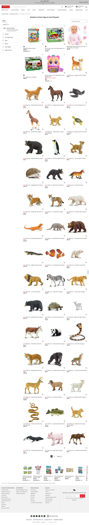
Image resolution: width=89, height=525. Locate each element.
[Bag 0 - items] (86, 7)
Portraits (32, 497)
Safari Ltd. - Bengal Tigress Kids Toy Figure (32, 371)
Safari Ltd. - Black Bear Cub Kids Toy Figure (54, 185)
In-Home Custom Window (36, 502)
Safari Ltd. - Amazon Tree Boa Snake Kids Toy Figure (32, 424)
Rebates (3, 506)
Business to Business (50, 489)
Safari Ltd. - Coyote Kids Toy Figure (54, 211)
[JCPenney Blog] (44, 516)
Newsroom (47, 495)
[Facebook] (37, 516)
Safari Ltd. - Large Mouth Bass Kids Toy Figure (55, 424)
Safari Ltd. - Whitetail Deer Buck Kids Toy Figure (32, 397)
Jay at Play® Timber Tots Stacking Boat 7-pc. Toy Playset (55, 49)
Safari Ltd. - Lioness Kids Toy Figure (76, 291)
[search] (62, 7)
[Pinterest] (39, 516)
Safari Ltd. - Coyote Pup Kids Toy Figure (77, 370)
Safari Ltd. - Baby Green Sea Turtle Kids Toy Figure (77, 132)
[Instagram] (34, 516)
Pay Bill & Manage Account (22, 489)
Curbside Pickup (34, 491)
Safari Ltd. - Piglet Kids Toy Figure (53, 450)
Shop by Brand (48, 500)
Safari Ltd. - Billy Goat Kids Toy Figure (76, 397)
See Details (74, 499)
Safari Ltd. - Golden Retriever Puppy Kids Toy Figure (54, 132)
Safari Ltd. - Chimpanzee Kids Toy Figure (55, 370)
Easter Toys (39, 483)
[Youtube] (42, 516)
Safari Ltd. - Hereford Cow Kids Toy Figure (32, 344)
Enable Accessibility (83, 2)
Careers (47, 491)
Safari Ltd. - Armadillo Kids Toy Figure (54, 238)
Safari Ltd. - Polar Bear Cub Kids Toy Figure (76, 265)
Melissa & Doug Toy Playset (29, 48)
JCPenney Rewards (6, 493)
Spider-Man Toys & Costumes (22, 483)
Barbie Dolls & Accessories (47, 483)
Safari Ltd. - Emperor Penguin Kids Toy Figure (55, 159)
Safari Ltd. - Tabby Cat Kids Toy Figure (76, 75)
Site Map (47, 502)
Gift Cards (4, 504)
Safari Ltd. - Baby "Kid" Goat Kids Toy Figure (76, 317)
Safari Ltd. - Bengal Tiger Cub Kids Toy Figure (33, 212)
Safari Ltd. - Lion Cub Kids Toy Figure (76, 158)
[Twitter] (31, 516)
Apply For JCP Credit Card (21, 491)
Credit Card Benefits (20, 493)
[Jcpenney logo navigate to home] (6, 7)
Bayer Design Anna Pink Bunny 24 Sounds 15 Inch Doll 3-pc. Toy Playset (77, 47)
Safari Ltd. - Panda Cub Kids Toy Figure (55, 343)
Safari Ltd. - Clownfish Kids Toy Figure (54, 265)
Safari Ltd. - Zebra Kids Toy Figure (53, 291)
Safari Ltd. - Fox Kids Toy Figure (75, 185)
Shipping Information (6, 499)
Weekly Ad (33, 493)
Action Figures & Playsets (12, 483)
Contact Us (4, 495)
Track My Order (5, 489)
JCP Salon (33, 495)
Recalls (3, 502)
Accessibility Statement (58, 519)
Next (58, 456)
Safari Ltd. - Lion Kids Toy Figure (31, 291)
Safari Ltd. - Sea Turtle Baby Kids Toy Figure (76, 105)
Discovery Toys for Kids (33, 483)
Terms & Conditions (36, 522)
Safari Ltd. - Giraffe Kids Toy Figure (32, 131)
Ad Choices (43, 522)
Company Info (48, 493)
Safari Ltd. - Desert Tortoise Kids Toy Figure (54, 317)
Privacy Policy (29, 519)
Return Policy (4, 497)
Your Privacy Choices (37, 519)
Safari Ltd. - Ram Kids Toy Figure (53, 397)
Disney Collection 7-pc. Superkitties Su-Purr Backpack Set (55, 76)
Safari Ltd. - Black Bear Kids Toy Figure (33, 158)
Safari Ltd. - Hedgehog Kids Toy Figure (33, 185)
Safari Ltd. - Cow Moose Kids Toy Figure (77, 450)
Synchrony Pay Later (6, 500)
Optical (32, 499)
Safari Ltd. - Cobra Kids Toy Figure (75, 343)
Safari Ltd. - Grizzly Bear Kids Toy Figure (77, 238)
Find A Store (33, 489)
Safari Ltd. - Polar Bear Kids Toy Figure (76, 211)
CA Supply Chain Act (48, 519)
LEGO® (53, 483)
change (17, 29)
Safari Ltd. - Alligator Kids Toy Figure (32, 265)
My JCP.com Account (6, 491)
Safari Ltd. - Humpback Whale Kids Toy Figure (33, 451)
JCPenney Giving (48, 499)
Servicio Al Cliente (5, 508)
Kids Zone (33, 500)
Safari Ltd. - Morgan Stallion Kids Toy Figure (54, 105)
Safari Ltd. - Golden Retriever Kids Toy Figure (33, 105)
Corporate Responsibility (50, 497)
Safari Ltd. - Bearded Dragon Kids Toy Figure (32, 239)
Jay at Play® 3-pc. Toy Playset (30, 77)
